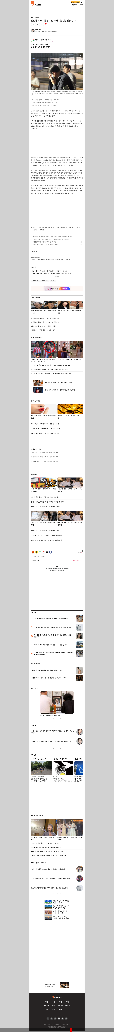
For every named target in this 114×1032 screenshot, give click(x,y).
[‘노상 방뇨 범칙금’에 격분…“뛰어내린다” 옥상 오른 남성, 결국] (79, 888)
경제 (60, 1002)
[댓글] (44, 24)
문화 (53, 1006)
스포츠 (53, 1010)
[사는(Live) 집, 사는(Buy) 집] (79, 741)
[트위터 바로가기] (51, 1018)
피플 (46, 1010)
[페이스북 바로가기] (47, 1018)
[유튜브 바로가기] (55, 1018)
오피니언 (33, 726)
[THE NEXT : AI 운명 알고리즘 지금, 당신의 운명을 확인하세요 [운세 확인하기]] (57, 288)
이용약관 (50, 1024)
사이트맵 (63, 1024)
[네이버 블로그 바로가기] (66, 1018)
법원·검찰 (36, 17)
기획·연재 (33, 755)
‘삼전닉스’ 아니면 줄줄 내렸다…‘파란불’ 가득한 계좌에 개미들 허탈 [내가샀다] (53, 236)
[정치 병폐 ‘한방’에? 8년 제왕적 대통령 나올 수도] (79, 732)
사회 (32, 17)
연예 (60, 1010)
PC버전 (68, 1024)
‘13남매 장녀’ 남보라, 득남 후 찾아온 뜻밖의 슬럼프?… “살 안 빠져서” (51, 239)
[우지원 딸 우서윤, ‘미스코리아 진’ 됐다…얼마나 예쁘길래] (79, 869)
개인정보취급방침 (56, 1024)
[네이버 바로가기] (62, 1018)
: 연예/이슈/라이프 (38, 863)
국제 (67, 1002)
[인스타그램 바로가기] (59, 1018)
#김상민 (52, 281)
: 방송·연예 (36, 816)
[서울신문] (36, 3)
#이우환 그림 (45, 281)
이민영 (36, 29)
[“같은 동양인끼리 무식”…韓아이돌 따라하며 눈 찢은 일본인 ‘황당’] (79, 878)
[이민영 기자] (33, 31)
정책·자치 (46, 1006)
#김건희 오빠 (35, 281)
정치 (46, 1002)
